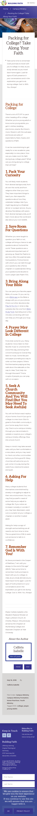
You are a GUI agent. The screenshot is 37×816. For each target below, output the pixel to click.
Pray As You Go (11, 306)
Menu (32, 3)
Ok (8, 811)
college (20, 706)
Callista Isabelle (18, 649)
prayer (26, 706)
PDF (27, 667)
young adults (12, 709)
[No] (34, 802)
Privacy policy (23, 811)
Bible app (14, 297)
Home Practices (13, 700)
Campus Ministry (22, 695)
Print (18, 667)
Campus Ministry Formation (17, 698)
